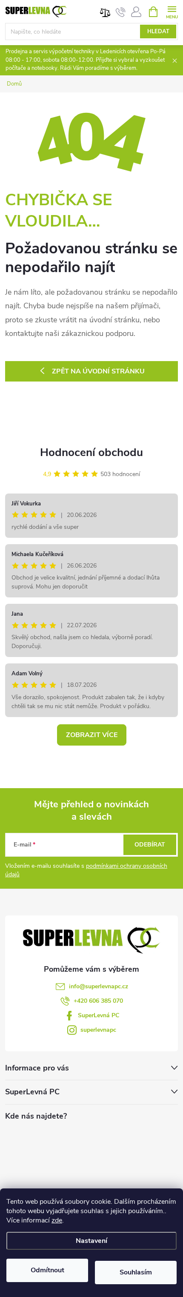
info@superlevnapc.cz (98, 986)
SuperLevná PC (98, 1015)
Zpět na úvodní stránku (98, 371)
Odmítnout (47, 1270)
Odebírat (149, 845)
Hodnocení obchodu (91, 452)
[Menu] (171, 11)
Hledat (158, 31)
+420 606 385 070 (98, 1001)
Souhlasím (136, 1272)
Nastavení (91, 1240)
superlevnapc (98, 1030)
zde (56, 1220)
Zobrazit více (91, 735)
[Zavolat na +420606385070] (120, 11)
